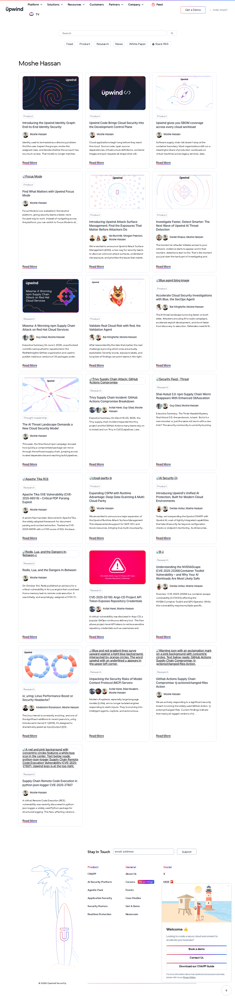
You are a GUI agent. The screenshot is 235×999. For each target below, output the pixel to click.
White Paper (137, 44)
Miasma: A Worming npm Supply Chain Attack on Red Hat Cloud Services (48, 328)
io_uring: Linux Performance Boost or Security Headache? (47, 698)
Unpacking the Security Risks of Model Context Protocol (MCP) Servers (115, 681)
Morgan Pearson (132, 236)
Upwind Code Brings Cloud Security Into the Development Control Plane (116, 125)
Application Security (100, 898)
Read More (29, 163)
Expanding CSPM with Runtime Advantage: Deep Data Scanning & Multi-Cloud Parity (117, 497)
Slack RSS (162, 44)
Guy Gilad (41, 337)
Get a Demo (193, 10)
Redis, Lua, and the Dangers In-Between (49, 570)
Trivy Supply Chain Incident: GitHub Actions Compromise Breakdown (113, 400)
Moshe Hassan (38, 134)
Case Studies (133, 898)
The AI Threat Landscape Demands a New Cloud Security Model (47, 427)
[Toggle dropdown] (41, 4)
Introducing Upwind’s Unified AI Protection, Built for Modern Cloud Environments (179, 497)
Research (103, 44)
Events (130, 890)
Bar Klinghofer (111, 337)
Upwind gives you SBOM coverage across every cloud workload (179, 125)
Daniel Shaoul (177, 237)
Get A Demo (133, 906)
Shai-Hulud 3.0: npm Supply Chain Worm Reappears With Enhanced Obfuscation (183, 396)
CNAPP (92, 874)
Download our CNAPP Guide (196, 966)
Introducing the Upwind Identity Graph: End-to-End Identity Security (48, 125)
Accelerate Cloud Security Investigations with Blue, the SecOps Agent (184, 298)
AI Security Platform (100, 882)
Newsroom (132, 914)
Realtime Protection (99, 914)
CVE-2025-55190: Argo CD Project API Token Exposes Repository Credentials (115, 599)
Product (84, 44)
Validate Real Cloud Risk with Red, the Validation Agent (115, 328)
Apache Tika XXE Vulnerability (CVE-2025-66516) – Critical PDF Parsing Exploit (47, 499)
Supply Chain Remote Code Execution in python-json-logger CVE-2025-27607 (49, 783)
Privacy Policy (189, 978)
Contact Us (197, 958)
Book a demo (197, 949)
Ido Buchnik (115, 236)
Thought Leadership (35, 418)
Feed (69, 44)
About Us (131, 874)
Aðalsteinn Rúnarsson (48, 707)
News (119, 44)
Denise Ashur (177, 508)
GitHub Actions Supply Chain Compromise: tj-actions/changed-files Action (182, 683)
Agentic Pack (95, 890)
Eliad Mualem (130, 689)
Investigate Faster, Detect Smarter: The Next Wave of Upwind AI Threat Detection (183, 226)
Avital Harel (115, 408)
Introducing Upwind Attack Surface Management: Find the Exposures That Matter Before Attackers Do (115, 226)
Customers (97, 4)
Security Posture (97, 906)
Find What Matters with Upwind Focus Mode (48, 194)
